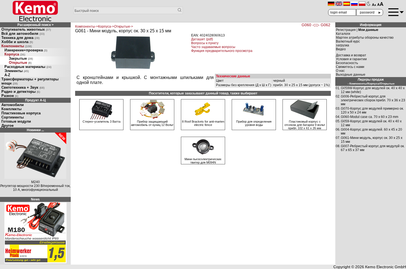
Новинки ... (35, 130)
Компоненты (16, 46)
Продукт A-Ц (35, 100)
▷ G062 (323, 25)
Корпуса (14, 54)
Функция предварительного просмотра (221, 51)
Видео (341, 49)
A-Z (7, 75)
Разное (9, 96)
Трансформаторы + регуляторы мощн (30, 81)
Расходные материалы (27, 67)
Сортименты (12, 117)
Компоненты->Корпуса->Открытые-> (104, 26)
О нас (340, 71)
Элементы (16, 71)
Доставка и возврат (351, 55)
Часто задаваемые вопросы (213, 47)
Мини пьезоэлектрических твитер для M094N (203, 160)
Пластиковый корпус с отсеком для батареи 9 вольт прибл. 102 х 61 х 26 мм (304, 125)
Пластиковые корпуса (21, 113)
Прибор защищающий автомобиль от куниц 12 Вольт (152, 123)
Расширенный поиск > (35, 25)
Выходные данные (350, 75)
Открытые (20, 62)
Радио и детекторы (20, 91)
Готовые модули (16, 121)
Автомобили (12, 105)
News (35, 199)
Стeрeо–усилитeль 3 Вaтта (101, 121)
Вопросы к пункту (204, 43)
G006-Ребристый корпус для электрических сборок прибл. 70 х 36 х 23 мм (373, 100)
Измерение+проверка (25, 50)
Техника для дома (20, 38)
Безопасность (347, 63)
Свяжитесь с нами (350, 67)
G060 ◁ (308, 25)
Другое (7, 125)
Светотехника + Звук (22, 87)
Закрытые (21, 58)
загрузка (342, 45)
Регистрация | (357, 30)
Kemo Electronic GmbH (385, 267)
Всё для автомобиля (22, 33)
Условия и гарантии (351, 59)
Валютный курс (348, 41)
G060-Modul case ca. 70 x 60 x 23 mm (369, 117)
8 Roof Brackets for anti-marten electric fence (203, 123)
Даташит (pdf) (202, 39)
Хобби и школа (17, 42)
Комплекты (11, 109)
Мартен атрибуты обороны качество (365, 37)
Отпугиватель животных (26, 29)
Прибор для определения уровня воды (253, 123)
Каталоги (343, 34)
